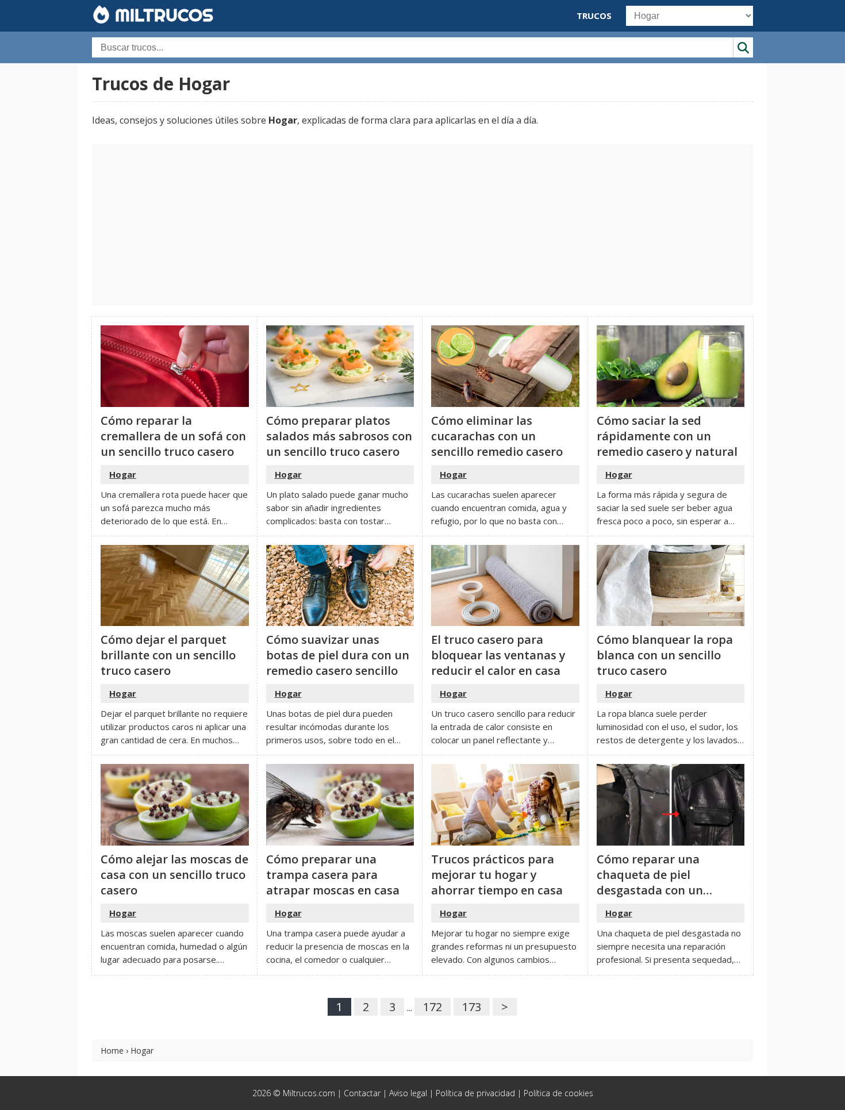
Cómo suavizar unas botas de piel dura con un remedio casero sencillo (337, 655)
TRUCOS (594, 15)
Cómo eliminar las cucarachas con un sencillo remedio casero (497, 436)
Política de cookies (558, 1093)
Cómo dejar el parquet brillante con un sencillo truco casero (168, 655)
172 (432, 1007)
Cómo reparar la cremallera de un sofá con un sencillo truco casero (173, 436)
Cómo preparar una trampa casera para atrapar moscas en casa (333, 874)
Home (112, 1050)
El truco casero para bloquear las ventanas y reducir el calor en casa (498, 655)
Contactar (362, 1093)
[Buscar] (743, 47)
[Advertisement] (422, 224)
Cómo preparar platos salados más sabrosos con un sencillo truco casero (339, 436)
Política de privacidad (475, 1093)
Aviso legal (408, 1093)
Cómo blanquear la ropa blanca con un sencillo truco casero (665, 655)
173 (471, 1007)
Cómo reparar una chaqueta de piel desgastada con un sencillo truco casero (654, 882)
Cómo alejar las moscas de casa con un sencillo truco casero (174, 874)
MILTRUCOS (161, 15)
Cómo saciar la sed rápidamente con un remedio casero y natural (667, 436)
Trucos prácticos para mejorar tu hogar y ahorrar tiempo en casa (497, 874)
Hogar (122, 474)
